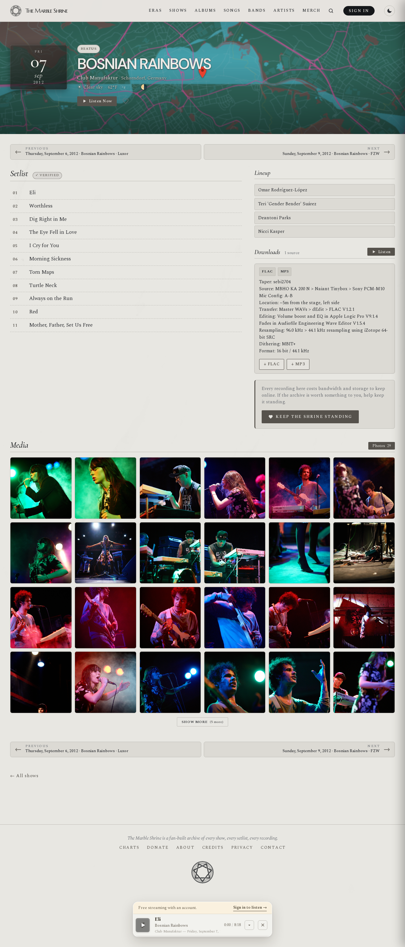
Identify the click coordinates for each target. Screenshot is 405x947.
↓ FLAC (271, 364)
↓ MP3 (298, 364)
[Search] (331, 11)
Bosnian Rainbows (144, 64)
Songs (232, 10)
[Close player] (262, 925)
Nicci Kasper (271, 231)
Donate (157, 847)
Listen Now (100, 101)
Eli (32, 192)
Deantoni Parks (274, 218)
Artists (284, 10)
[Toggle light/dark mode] (389, 10)
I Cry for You (44, 245)
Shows (178, 10)
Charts (129, 847)
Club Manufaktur (97, 78)
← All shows (24, 775)
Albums (205, 10)
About (185, 847)
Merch (311, 10)
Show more (203, 722)
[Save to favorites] (126, 101)
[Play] (143, 925)
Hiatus (89, 49)
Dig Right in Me (48, 219)
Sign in (359, 11)
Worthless (41, 206)
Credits (213, 847)
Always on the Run (51, 298)
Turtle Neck (43, 285)
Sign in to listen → (250, 907)
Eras (155, 10)
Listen (384, 252)
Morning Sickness (50, 259)
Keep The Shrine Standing (314, 416)
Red (33, 312)
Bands (257, 10)
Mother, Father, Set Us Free (61, 325)
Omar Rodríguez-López (282, 190)
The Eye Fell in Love (53, 232)
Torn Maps (41, 272)
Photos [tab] (381, 446)
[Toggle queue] (249, 925)
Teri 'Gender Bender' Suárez (287, 204)
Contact (273, 847)
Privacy (242, 847)
